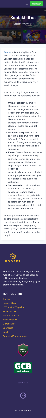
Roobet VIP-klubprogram (15, 336)
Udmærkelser (9, 324)
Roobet (17, 24)
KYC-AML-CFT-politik (13, 307)
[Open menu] (26, 4)
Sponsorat (8, 328)
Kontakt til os (9, 303)
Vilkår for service (11, 315)
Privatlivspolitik (10, 311)
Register (36, 3)
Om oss (6, 299)
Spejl (5, 332)
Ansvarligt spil (10, 319)
